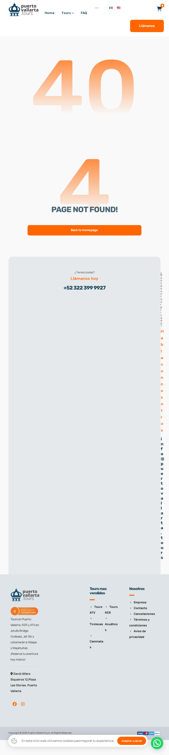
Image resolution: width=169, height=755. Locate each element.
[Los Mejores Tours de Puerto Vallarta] (23, 9)
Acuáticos (111, 627)
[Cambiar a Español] (111, 7)
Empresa (140, 602)
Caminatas (96, 644)
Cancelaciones (144, 614)
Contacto (140, 608)
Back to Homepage (84, 230)
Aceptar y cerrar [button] (131, 741)
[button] (96, 10)
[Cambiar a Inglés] (119, 7)
